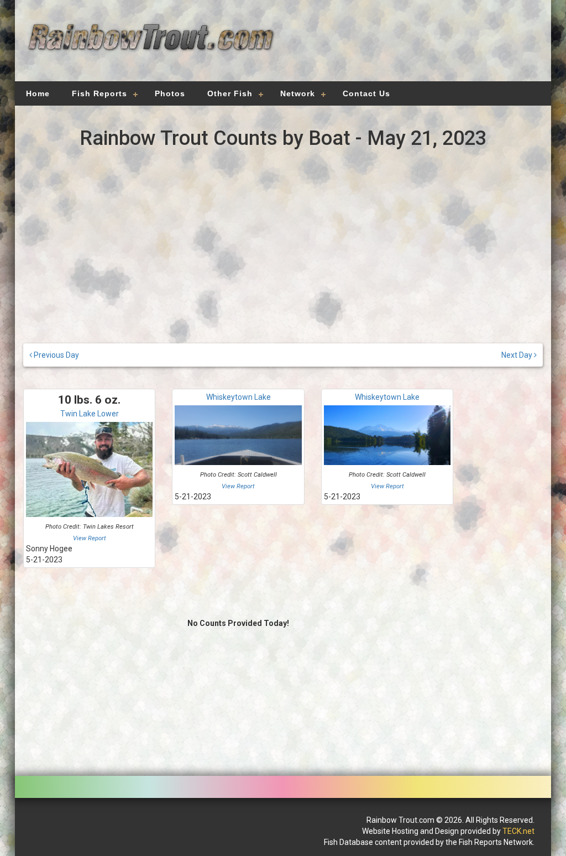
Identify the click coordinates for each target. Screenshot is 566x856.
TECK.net (518, 831)
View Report (89, 538)
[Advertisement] (411, 47)
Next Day (517, 355)
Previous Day (55, 355)
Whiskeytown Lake (238, 397)
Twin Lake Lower (89, 413)
